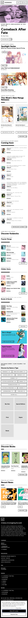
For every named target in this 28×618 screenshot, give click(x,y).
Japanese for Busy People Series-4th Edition (12, 319)
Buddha (8, 276)
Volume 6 (9, 186)
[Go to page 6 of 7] (21, 102)
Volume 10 (9, 159)
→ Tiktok (3, 582)
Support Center (5, 558)
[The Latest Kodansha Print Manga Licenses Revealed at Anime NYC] (9, 494)
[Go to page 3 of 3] (22, 302)
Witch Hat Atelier (10, 252)
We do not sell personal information (11, 598)
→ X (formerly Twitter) (7, 576)
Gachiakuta (9, 258)
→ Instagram (4, 577)
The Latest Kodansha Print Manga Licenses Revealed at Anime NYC (8, 503)
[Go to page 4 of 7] (14, 102)
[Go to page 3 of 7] (10, 102)
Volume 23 (9, 219)
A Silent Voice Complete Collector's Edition (12, 282)
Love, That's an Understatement (10, 68)
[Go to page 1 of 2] (7, 145)
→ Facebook (4, 579)
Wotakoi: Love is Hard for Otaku (13, 288)
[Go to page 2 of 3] (14, 302)
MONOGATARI (10, 311)
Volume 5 (9, 167)
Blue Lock (9, 245)
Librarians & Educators (7, 560)
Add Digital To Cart (7, 132)
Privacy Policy (18, 608)
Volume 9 (9, 210)
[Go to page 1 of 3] (5, 302)
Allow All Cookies (14, 611)
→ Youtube (4, 584)
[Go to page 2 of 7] (6, 102)
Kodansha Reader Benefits (8, 556)
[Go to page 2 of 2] (20, 145)
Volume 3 (9, 175)
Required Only (14, 614)
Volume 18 (9, 202)
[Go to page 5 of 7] (18, 102)
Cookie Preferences (7, 599)
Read (3, 506)
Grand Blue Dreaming (7, 90)
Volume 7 (9, 149)
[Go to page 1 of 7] (3, 102)
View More (23, 263)
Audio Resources (5, 562)
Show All (14, 394)
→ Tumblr (3, 581)
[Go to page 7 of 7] (25, 102)
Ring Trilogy (9, 306)
